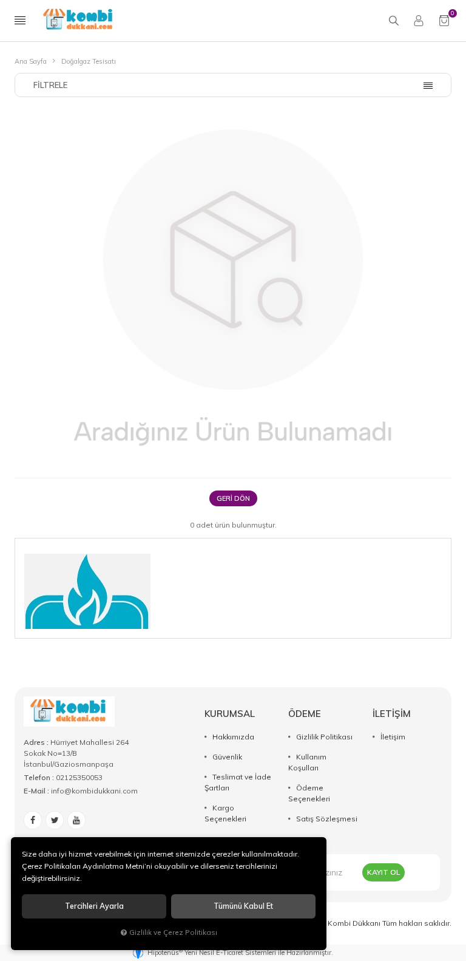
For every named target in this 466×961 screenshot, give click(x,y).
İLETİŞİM (392, 713)
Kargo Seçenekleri (225, 813)
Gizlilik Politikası (324, 736)
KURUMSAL (229, 713)
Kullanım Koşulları (307, 762)
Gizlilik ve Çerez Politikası (173, 932)
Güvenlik (227, 756)
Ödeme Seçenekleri (309, 793)
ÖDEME (304, 713)
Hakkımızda (233, 736)
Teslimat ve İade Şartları (237, 782)
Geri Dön (233, 498)
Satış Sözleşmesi (326, 818)
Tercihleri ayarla (94, 906)
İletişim (392, 736)
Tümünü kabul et (243, 906)
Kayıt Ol (383, 872)
